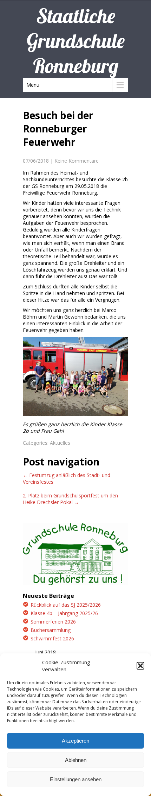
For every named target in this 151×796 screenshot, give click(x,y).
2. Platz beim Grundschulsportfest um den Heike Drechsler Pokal (70, 498)
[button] (140, 665)
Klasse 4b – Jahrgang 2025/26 (64, 613)
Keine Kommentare (76, 160)
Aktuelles (60, 442)
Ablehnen (75, 760)
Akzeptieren (75, 741)
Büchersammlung (51, 630)
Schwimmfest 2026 (52, 638)
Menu (32, 84)
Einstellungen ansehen (75, 779)
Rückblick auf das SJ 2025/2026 (66, 604)
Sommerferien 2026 (53, 621)
